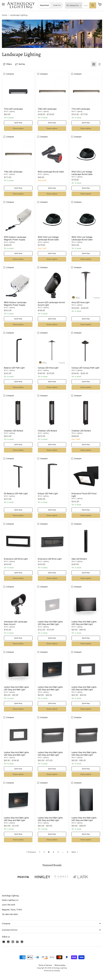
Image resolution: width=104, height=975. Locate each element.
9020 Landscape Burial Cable (51, 171)
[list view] (99, 64)
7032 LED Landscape (13, 109)
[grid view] (94, 64)
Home (4, 15)
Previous (31, 852)
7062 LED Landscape (47, 109)
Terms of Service (45, 965)
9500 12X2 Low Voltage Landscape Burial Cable (82, 238)
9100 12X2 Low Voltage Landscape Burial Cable (82, 172)
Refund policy (60, 965)
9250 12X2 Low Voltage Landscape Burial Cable (48, 238)
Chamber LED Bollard (13, 430)
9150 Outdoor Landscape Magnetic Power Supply (15, 238)
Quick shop (18, 123)
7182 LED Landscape (13, 171)
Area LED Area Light (80, 302)
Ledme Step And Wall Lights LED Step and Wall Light (50, 622)
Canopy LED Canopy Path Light (85, 368)
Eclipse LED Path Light (48, 493)
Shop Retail (44, 5)
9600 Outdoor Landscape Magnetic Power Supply (15, 303)
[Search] (92, 5)
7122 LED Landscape (81, 109)
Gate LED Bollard (79, 559)
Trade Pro (57, 5)
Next (74, 852)
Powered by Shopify (52, 971)
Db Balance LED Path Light (16, 493)
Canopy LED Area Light (48, 368)
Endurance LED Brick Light (16, 559)
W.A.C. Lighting (9, 111)
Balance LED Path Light (14, 368)
